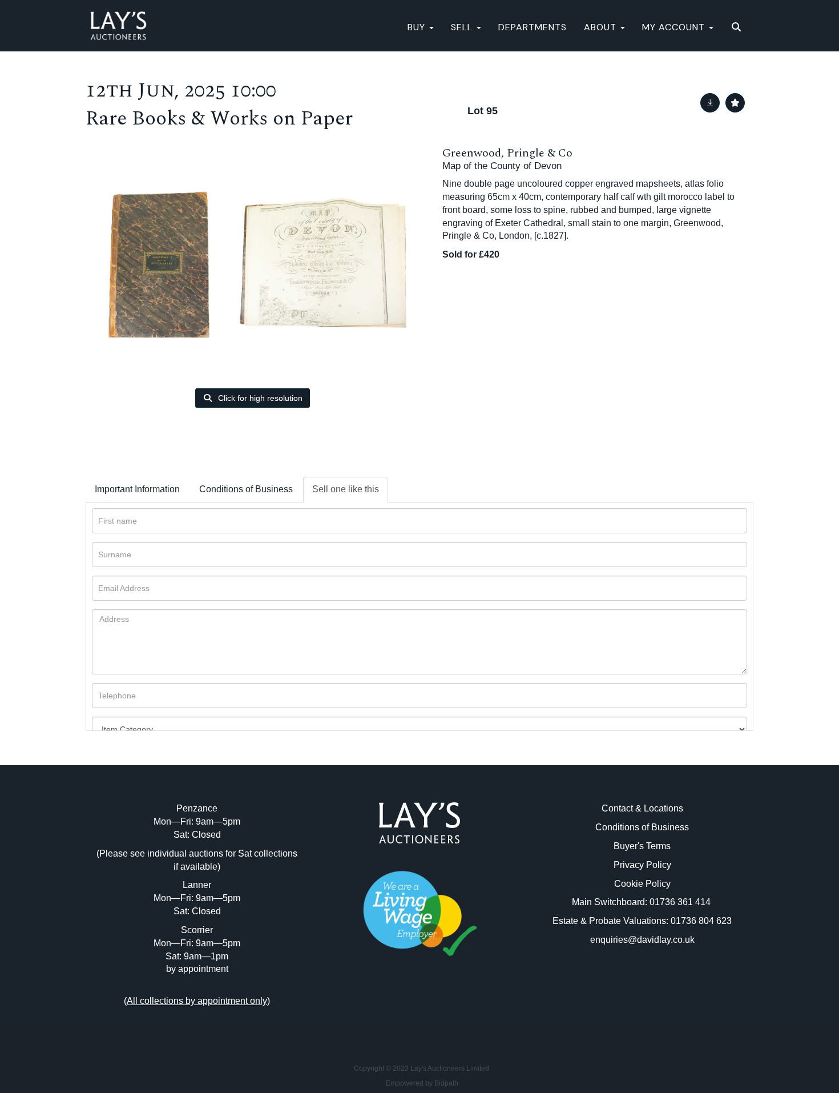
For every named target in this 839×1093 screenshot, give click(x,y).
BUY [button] (418, 27)
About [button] (601, 27)
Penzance (196, 808)
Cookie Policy (642, 884)
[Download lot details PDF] (710, 102)
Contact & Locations (642, 808)
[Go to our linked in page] (419, 1007)
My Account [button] (675, 27)
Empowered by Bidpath (422, 1083)
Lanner (197, 885)
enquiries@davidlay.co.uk (642, 940)
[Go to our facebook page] (396, 1007)
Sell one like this (345, 489)
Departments (532, 27)
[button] (737, 27)
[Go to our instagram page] (443, 1007)
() (197, 1001)
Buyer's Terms (642, 846)
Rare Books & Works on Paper (219, 118)
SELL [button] (463, 27)
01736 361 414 (681, 902)
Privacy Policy (642, 865)
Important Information (137, 489)
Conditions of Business (246, 489)
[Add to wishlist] (735, 102)
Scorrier (197, 930)
